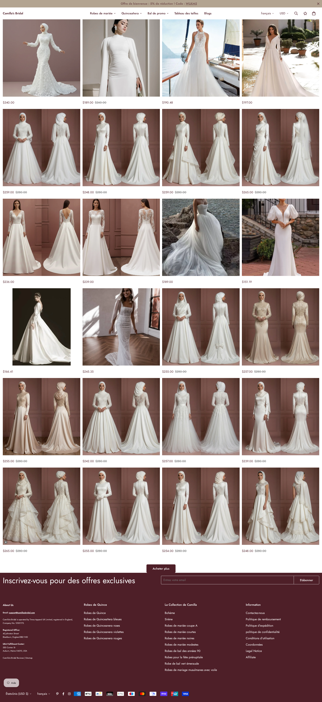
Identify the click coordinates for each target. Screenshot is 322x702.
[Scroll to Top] (314, 681)
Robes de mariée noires (179, 638)
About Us (8, 605)
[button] (314, 13)
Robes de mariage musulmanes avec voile (191, 670)
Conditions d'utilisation (260, 638)
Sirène (169, 619)
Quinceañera (130, 13)
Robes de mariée (101, 13)
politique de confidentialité (263, 632)
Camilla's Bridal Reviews (13, 657)
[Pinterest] (57, 693)
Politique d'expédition (259, 625)
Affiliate (251, 657)
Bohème (170, 613)
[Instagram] (69, 693)
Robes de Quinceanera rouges (103, 638)
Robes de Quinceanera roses (102, 625)
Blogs (207, 13)
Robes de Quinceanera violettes (104, 632)
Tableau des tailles (186, 13)
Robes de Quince (95, 613)
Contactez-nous (255, 613)
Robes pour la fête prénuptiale (184, 657)
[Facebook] (63, 693)
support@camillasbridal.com (22, 612)
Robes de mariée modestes (181, 644)
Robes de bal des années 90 (183, 651)
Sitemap (28, 657)
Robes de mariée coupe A (181, 625)
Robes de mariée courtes (180, 632)
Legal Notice (254, 651)
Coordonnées (254, 644)
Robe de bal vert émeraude (182, 663)
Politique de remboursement (263, 619)
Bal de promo (156, 13)
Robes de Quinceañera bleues (102, 619)
